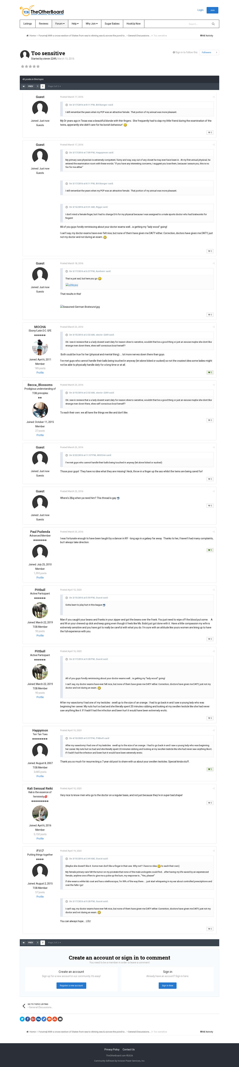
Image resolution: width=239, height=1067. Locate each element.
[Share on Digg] (38, 1019)
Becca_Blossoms (40, 385)
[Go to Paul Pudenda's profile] (40, 552)
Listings (27, 23)
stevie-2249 (49, 58)
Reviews (43, 23)
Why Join (91, 23)
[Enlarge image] (71, 284)
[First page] (23, 86)
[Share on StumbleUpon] (54, 1019)
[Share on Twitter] (22, 1019)
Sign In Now (167, 985)
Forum (59, 23)
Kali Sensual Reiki (40, 788)
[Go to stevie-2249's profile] (25, 55)
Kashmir (100, 271)
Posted (71, 97)
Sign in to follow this (186, 52)
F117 (40, 851)
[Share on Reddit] (49, 1019)
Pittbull (40, 590)
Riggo (99, 207)
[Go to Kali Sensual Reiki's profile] (40, 813)
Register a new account (71, 985)
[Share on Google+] (33, 1019)
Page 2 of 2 (54, 86)
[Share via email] (60, 1019)
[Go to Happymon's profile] (40, 751)
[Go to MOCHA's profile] (40, 347)
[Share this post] (214, 97)
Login (200, 10)
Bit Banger (102, 104)
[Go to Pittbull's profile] (40, 610)
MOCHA (40, 327)
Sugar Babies (112, 23)
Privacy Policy (112, 1049)
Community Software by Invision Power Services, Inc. (119, 1061)
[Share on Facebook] (27, 1019)
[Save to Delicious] (43, 1019)
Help (74, 23)
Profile (40, 372)
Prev (30, 86)
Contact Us (129, 1049)
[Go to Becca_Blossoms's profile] (40, 410)
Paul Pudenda (40, 532)
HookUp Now (134, 23)
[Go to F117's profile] (40, 871)
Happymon (102, 152)
